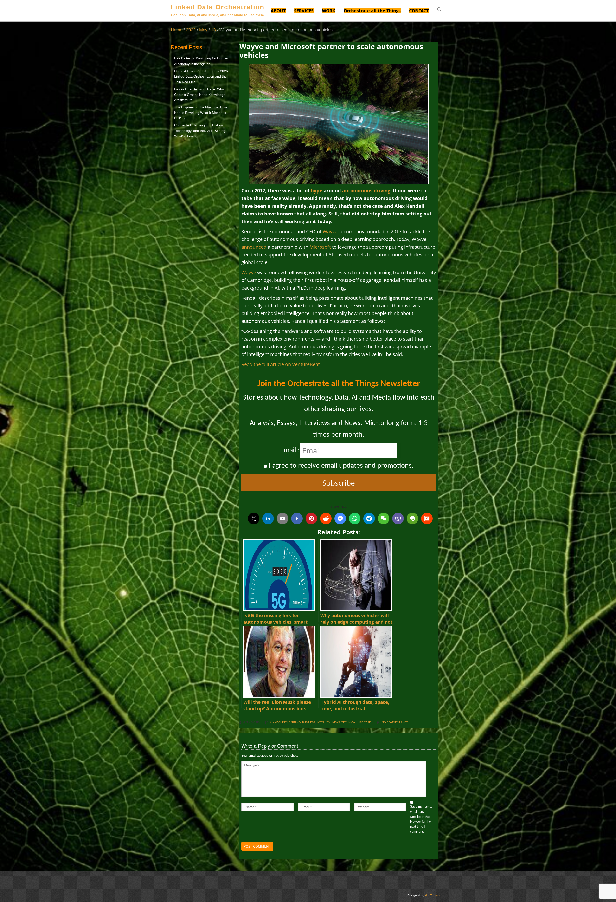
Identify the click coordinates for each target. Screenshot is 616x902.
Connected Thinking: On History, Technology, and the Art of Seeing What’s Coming (199, 130)
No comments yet (395, 722)
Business (308, 722)
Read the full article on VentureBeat (280, 364)
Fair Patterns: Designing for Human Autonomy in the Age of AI (201, 60)
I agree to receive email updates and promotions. (340, 466)
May (203, 29)
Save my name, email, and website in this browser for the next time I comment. (421, 819)
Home (176, 29)
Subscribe (338, 483)
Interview (324, 722)
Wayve (330, 231)
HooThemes (433, 895)
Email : (290, 450)
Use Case (364, 722)
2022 (191, 29)
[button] (439, 10)
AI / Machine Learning (285, 722)
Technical (348, 722)
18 (213, 29)
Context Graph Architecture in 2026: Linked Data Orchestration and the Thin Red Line (201, 76)
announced (253, 247)
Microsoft (320, 247)
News (336, 722)
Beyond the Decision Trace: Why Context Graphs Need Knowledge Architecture (199, 94)
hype (316, 190)
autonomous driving (366, 190)
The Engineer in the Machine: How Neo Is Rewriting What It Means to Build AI (200, 112)
